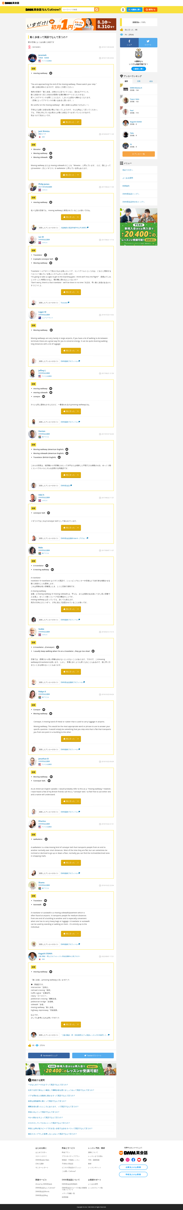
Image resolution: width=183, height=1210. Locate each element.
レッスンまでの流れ (95, 1156)
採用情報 (65, 1197)
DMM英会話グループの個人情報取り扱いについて (74, 1189)
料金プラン (66, 1152)
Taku (132, 133)
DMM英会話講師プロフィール (72, 682)
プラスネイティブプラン (71, 1156)
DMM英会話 (65, 485)
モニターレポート (41, 1167)
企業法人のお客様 (133, 1167)
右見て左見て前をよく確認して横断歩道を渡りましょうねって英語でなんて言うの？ (61, 1090)
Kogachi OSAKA (136, 122)
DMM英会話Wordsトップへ (133, 202)
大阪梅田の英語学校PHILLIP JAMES (73, 228)
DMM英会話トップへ (130, 194)
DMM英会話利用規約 (69, 1184)
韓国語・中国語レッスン (71, 1160)
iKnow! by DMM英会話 (43, 1184)
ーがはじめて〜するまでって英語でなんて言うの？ (48, 1084)
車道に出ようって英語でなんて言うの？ (44, 1112)
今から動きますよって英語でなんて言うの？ (45, 1117)
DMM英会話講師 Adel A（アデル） (73, 538)
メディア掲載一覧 (68, 1193)
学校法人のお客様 (133, 1174)
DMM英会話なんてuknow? (45, 1188)
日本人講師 (39, 1164)
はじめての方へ (41, 1152)
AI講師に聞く (136, 9)
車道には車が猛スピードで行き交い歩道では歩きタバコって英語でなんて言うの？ (60, 1128)
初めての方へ (127, 170)
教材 (89, 1164)
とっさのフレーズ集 (95, 1188)
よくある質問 (127, 178)
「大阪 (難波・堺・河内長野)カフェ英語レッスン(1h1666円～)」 (84, 1035)
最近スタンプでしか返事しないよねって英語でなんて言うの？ (52, 1134)
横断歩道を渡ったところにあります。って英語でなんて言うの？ (53, 1106)
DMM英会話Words (42, 1191)
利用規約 (125, 186)
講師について (93, 1152)
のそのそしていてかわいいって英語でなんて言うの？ (49, 1123)
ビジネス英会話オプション (71, 1167)
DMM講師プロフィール (69, 361)
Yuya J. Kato (134, 99)
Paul (131, 110)
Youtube (64, 303)
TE (131, 144)
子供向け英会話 (67, 1164)
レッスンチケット (94, 1167)
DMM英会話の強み (42, 1160)
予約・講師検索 (93, 1160)
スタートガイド (41, 1156)
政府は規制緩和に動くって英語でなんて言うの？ (47, 1101)
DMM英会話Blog (41, 1195)
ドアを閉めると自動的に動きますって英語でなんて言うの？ (51, 1095)
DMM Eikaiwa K (136, 88)
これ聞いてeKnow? (69, 1171)
